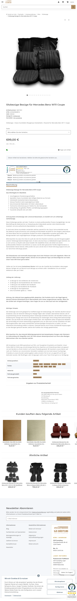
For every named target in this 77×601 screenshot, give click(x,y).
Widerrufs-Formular (35, 529)
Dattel (40, 364)
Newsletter (9, 547)
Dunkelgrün (47, 364)
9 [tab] (42, 95)
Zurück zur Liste (12, 14)
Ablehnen (60, 592)
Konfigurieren (59, 587)
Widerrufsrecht (33, 544)
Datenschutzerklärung (39, 512)
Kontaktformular (11, 544)
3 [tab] (31, 95)
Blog (7, 529)
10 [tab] (44, 95)
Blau (54, 366)
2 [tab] (29, 95)
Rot (42, 366)
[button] (58, 2)
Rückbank (36, 360)
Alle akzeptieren (60, 581)
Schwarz (36, 364)
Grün (63, 364)
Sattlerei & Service (12, 541)
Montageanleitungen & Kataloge (13, 536)
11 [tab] (46, 95)
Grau (59, 364)
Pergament (36, 366)
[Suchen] (73, 7)
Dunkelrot (54, 364)
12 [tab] (47, 95)
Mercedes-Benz (37, 377)
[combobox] (38, 132)
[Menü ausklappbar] (2, 1)
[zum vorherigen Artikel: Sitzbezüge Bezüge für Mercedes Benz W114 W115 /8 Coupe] (65, 20)
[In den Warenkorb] (7, 26)
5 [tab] (34, 95)
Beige (50, 366)
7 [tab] (38, 95)
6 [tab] (36, 95)
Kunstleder (36, 370)
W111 (35, 374)
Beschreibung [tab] (11, 185)
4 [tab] (32, 95)
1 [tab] (27, 95)
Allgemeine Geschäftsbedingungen (36, 536)
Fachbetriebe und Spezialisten (15, 532)
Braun (45, 366)
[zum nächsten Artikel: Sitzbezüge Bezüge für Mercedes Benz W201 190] (69, 20)
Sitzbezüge (16, 116)
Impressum (8, 595)
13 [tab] (49, 95)
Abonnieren (64, 518)
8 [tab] (40, 95)
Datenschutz (17, 595)
